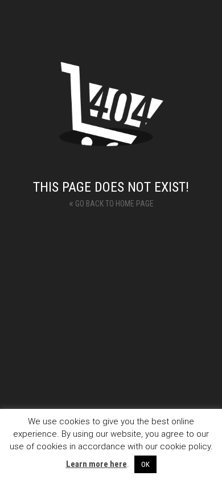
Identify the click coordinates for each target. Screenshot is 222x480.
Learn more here (96, 464)
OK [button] (145, 464)
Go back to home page (111, 202)
